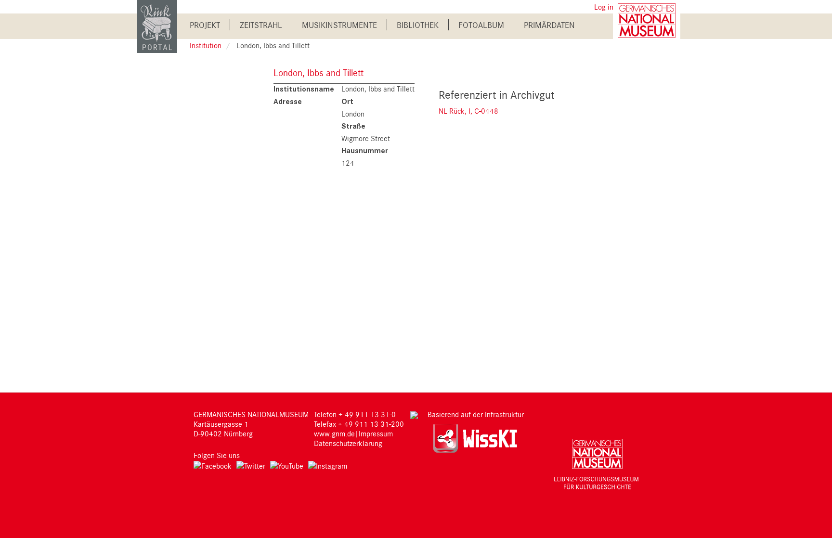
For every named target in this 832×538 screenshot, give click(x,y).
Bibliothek (418, 24)
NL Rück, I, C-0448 (468, 111)
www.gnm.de (334, 433)
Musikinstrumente (339, 24)
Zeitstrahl (261, 24)
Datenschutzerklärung (348, 443)
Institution (205, 45)
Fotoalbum (481, 24)
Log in (603, 7)
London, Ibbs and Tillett (318, 72)
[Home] (157, 26)
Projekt (205, 24)
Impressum (376, 433)
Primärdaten (549, 24)
